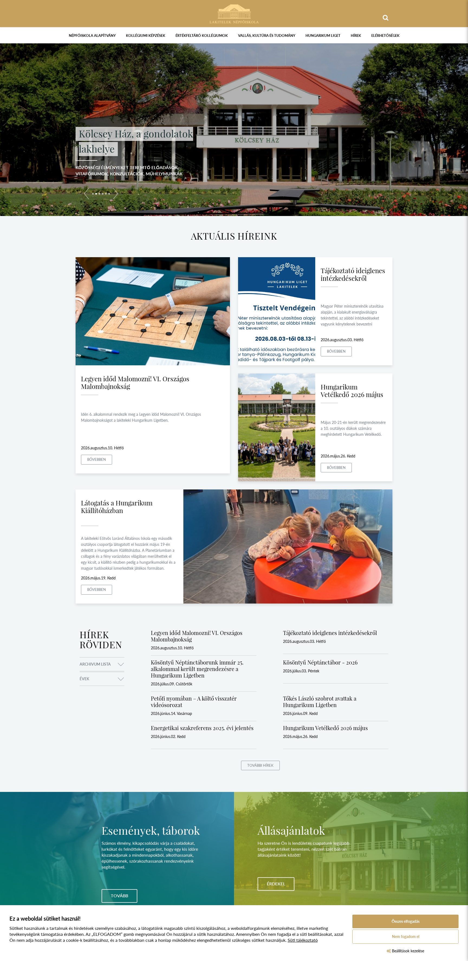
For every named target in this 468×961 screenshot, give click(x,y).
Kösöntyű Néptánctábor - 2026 (320, 662)
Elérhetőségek (385, 35)
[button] (86, 194)
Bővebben (96, 459)
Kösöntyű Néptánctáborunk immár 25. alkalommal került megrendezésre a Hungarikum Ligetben (197, 669)
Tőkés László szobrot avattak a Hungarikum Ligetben (319, 701)
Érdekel (276, 883)
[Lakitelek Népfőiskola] (234, 13)
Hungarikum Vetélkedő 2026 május (352, 390)
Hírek (356, 35)
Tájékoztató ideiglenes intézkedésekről (353, 274)
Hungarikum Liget (323, 35)
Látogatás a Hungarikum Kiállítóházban (116, 506)
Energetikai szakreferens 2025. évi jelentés (202, 727)
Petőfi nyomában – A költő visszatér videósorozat (194, 701)
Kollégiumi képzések (145, 35)
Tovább (119, 895)
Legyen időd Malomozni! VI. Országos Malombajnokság (135, 382)
